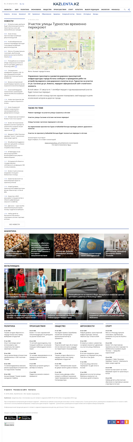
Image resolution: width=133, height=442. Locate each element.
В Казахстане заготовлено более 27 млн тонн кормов (14, 118)
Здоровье (56, 14)
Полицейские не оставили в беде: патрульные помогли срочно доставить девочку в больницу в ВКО (14, 63)
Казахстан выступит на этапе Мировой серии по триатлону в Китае (13, 180)
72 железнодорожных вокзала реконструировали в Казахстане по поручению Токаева (15, 368)
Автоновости (87, 326)
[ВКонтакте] (114, 422)
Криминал (36, 14)
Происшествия (60, 9)
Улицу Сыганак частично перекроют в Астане (45, 122)
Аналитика (10, 231)
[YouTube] (118, 422)
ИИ (29, 14)
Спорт (70, 9)
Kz (23, 4)
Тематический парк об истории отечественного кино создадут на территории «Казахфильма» (66, 347)
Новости (9, 21)
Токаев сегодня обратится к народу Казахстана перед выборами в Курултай (14, 335)
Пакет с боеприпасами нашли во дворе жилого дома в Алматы (66, 367)
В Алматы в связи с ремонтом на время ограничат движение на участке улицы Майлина (91, 345)
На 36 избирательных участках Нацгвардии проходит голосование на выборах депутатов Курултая (14, 44)
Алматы (7, 14)
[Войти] (129, 9)
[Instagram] (122, 422)
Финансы (115, 9)
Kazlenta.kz (7, 398)
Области (7, 9)
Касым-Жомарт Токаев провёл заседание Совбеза (15, 377)
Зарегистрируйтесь (51, 143)
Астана (14, 14)
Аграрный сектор (68, 14)
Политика (25, 9)
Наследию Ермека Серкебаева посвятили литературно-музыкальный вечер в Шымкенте (66, 335)
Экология (105, 9)
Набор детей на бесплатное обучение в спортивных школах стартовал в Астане (14, 216)
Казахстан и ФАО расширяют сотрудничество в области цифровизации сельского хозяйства (13, 199)
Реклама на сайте (20, 390)
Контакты (32, 390)
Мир (16, 9)
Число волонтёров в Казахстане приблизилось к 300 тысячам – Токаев (15, 357)
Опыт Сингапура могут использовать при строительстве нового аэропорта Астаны (12, 346)
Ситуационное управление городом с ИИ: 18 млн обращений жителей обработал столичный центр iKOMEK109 (13, 74)
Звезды (95, 14)
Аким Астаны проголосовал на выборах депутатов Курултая (12, 35)
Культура (79, 9)
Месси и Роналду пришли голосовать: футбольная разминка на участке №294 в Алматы (14, 54)
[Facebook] (110, 422)
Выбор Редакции (92, 9)
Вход (69, 145)
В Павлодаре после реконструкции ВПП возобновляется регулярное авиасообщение (13, 154)
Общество (47, 9)
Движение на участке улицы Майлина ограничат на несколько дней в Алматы (90, 376)
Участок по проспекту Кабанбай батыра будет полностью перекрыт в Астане (57, 133)
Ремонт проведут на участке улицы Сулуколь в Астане (49, 113)
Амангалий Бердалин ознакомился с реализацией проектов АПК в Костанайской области (14, 92)
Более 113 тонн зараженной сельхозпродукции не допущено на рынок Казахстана (41, 335)
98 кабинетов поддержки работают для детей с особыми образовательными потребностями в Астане (14, 145)
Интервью (87, 14)
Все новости (14, 224)
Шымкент (22, 14)
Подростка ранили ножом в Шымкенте (39, 375)
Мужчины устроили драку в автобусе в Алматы (39, 367)
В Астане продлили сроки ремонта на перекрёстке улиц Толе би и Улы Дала (91, 355)
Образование (46, 14)
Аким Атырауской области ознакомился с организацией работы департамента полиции (12, 110)
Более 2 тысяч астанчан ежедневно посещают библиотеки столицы (13, 173)
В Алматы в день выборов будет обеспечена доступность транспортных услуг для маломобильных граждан (14, 27)
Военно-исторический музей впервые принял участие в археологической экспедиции (14, 84)
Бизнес (78, 14)
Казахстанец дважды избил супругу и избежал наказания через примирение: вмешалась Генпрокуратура (66, 377)
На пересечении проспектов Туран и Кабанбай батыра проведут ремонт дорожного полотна (60, 128)
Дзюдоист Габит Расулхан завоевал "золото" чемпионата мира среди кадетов (14, 136)
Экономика (36, 9)
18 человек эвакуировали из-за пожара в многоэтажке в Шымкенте (41, 357)
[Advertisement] (113, 50)
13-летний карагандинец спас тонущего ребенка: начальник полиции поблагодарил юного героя (40, 346)
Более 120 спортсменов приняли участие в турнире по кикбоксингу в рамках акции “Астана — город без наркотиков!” (14, 126)
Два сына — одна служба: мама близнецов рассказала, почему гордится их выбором (14, 207)
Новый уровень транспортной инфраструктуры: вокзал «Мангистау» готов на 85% (14, 189)
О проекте (8, 390)
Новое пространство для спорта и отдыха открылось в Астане (14, 101)
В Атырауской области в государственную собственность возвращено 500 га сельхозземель (14, 164)
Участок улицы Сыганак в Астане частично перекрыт (48, 117)
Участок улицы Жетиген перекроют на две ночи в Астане (89, 366)
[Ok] (127, 422)
